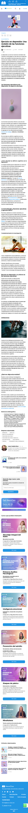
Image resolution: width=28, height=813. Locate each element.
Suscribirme (11, 491)
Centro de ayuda (22, 797)
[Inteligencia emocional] (14, 600)
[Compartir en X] (5, 35)
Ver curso (14, 550)
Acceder (25, 8)
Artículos (23, 794)
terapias (4, 441)
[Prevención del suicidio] (14, 637)
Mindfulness (8, 720)
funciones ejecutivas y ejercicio (10, 437)
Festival (4, 797)
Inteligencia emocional (12, 609)
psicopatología (6, 439)
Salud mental (5, 39)
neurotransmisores (12, 197)
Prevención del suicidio (12, 646)
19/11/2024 (20, 49)
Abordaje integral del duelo (12, 535)
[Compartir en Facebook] (8, 35)
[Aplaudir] (6, 52)
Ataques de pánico (10, 683)
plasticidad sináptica (15, 199)
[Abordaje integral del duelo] (14, 526)
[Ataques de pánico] (14, 674)
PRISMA (3, 221)
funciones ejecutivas (7, 436)
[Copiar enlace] (2, 35)
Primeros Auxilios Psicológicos (10, 573)
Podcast (12, 797)
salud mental (16, 439)
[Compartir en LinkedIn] (10, 35)
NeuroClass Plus (13, 794)
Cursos (4, 794)
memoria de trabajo (6, 132)
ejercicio (12, 432)
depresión (4, 432)
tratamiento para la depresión (16, 441)
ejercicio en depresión (7, 434)
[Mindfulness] (14, 711)
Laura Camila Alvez (7, 49)
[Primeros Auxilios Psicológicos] (14, 563)
